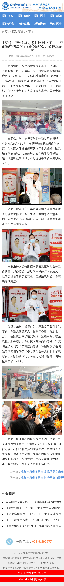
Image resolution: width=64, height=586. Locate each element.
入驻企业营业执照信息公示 (32, 579)
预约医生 (56, 23)
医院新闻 (56, 15)
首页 (5, 31)
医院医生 (40, 15)
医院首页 (8, 15)
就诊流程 (40, 23)
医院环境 (8, 23)
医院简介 (24, 15)
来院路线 (24, 23)
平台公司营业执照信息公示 (32, 572)
